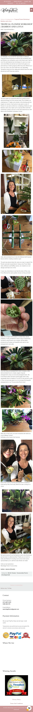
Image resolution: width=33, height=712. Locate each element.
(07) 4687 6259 (7, 602)
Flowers (14, 573)
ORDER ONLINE (18, 1)
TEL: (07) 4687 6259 (20, 3)
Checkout (10, 3)
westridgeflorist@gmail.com (11, 609)
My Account (7, 1)
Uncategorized (9, 19)
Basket (26, 1)
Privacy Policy (16, 699)
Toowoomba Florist (22, 573)
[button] (31, 10)
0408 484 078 (6, 604)
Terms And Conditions (16, 703)
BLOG (9, 573)
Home (2, 19)
